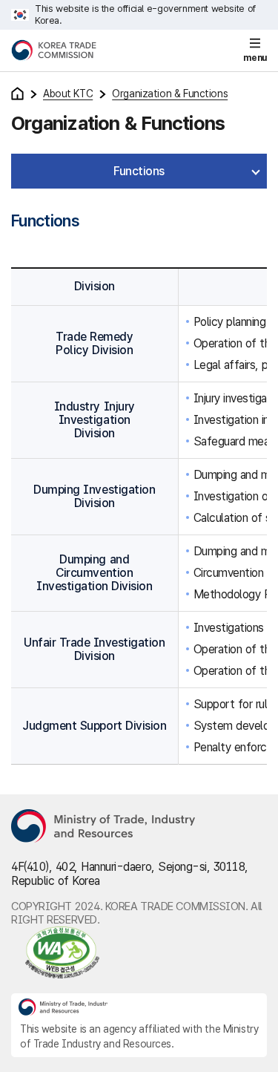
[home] (17, 93)
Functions (139, 171)
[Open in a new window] (139, 952)
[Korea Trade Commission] (53, 50)
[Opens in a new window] (103, 827)
